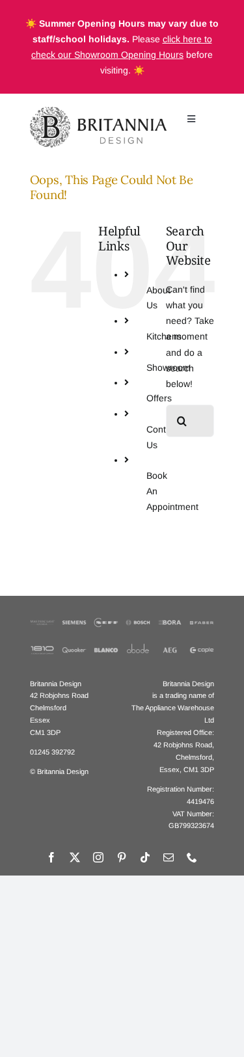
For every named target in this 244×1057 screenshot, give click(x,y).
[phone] (192, 857)
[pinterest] (121, 857)
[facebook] (51, 857)
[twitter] (75, 857)
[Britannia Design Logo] (98, 111)
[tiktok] (145, 857)
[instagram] (98, 857)
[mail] (168, 857)
